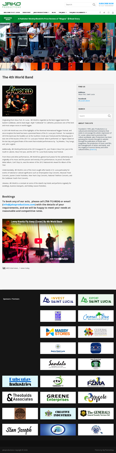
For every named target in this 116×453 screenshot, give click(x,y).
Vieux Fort (27, 12)
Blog (54, 12)
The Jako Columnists (77, 12)
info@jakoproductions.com (19, 204)
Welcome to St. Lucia (12, 12)
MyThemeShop (108, 450)
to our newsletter (106, 4)
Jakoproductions (8, 450)
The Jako (62, 12)
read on (93, 149)
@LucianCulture (84, 101)
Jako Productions (41, 12)
